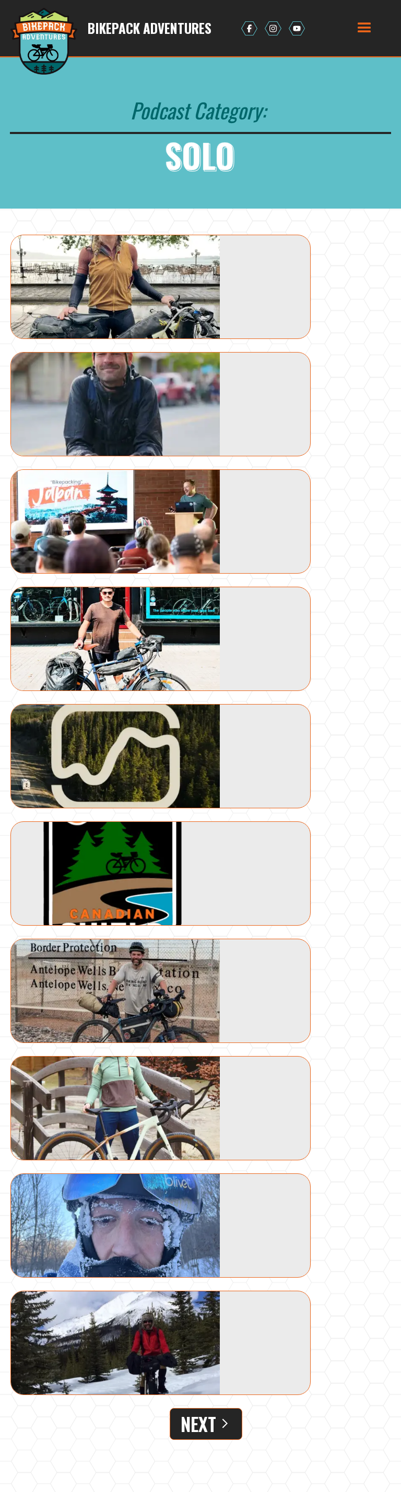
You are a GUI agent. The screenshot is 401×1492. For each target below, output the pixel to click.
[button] (364, 28)
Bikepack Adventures (149, 28)
